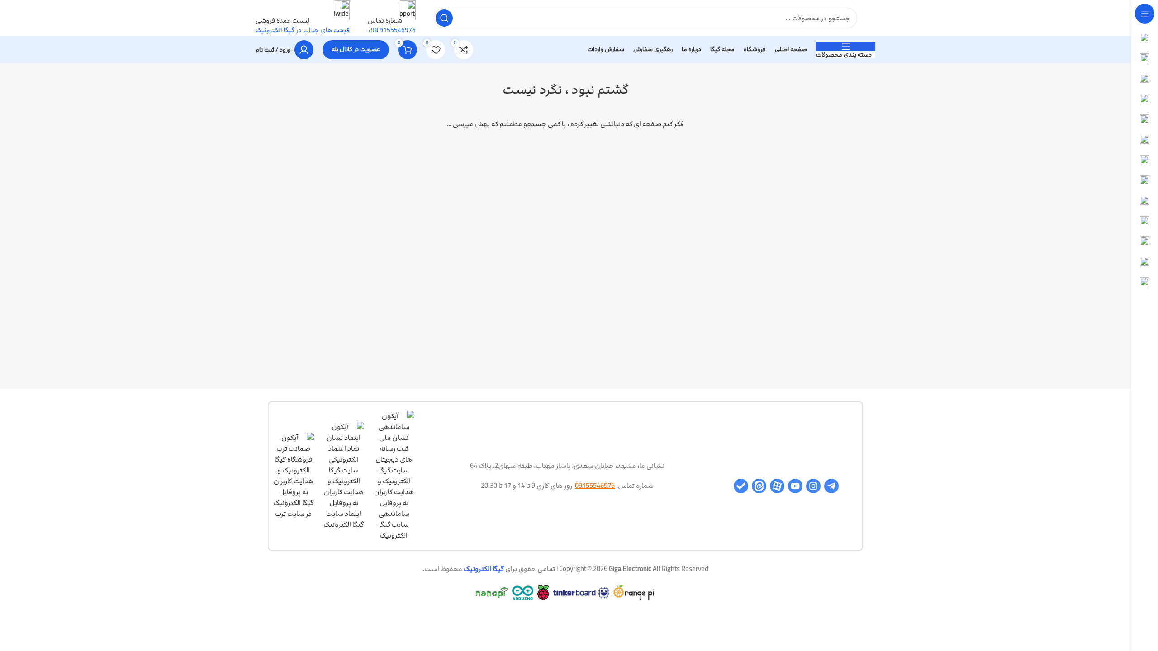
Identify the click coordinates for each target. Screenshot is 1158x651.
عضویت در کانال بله (356, 49)
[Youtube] (795, 486)
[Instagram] (813, 486)
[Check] (741, 486)
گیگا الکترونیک (484, 569)
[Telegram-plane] (831, 486)
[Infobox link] (565, 31)
